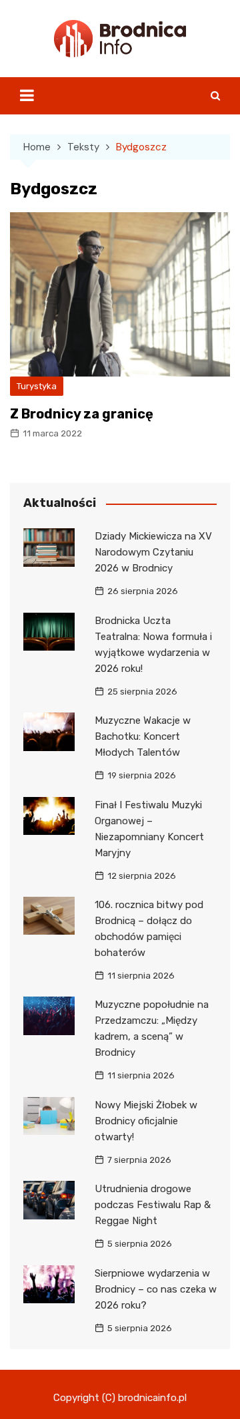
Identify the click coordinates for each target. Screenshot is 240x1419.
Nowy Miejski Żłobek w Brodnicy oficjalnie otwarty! (146, 1121)
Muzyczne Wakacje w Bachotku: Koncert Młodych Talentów (143, 736)
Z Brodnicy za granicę (81, 414)
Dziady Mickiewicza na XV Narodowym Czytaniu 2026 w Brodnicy (153, 552)
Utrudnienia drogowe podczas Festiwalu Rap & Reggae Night (153, 1205)
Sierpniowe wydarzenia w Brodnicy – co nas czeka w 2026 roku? (156, 1289)
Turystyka (37, 386)
